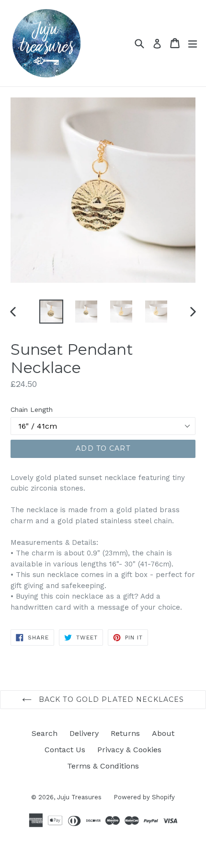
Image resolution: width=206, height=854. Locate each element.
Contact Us (65, 749)
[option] (51, 311)
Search (44, 733)
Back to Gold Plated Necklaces (110, 699)
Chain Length (32, 409)
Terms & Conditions (103, 765)
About (163, 733)
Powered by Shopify (144, 797)
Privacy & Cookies (129, 749)
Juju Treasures (79, 797)
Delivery (84, 733)
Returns (125, 733)
